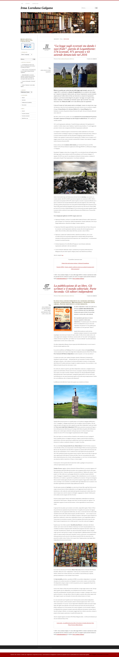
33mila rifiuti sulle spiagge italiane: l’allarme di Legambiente (75, 263)
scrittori (43, 313)
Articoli (72, 58)
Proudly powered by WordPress (45, 647)
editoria (49, 310)
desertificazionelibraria (46, 308)
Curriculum (35, 3)
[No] (117, 655)
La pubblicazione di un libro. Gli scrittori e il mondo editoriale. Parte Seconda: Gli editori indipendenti (75, 288)
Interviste (24, 100)
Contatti (27, 3)
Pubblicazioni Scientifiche (27, 102)
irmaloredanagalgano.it (61, 278)
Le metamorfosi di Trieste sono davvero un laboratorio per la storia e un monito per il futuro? (28, 66)
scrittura (46, 313)
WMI (50, 313)
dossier (45, 70)
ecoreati (48, 70)
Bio (22, 3)
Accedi (23, 111)
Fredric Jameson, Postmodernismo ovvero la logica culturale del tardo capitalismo (28, 71)
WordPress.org (25, 118)
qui (62, 255)
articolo (42, 70)
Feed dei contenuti (25, 113)
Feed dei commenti (25, 115)
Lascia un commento (92, 58)
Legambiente (48, 71)
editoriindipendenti (44, 312)
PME (49, 312)
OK (90, 654)
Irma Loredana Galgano (37, 8)
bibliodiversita (47, 307)
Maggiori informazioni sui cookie (100, 654)
